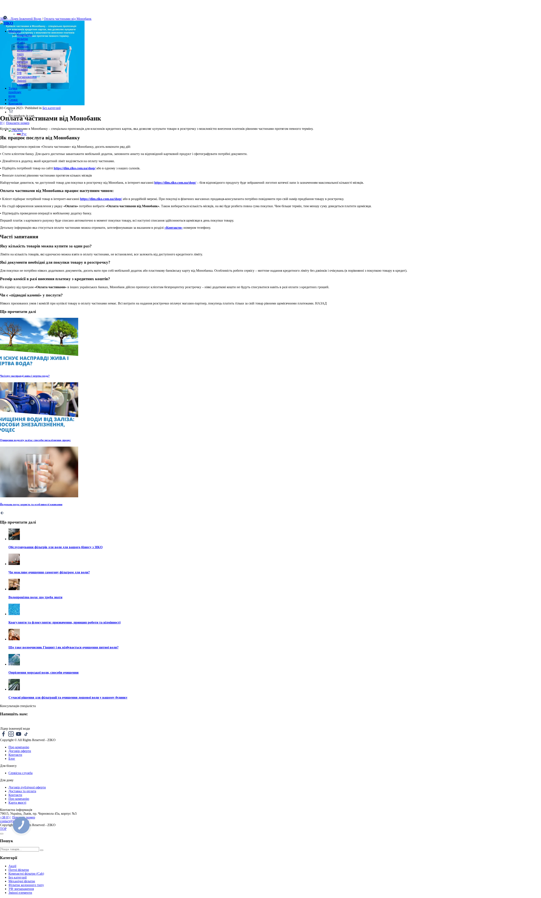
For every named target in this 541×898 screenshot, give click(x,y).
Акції (12, 866)
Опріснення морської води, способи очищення (43, 672)
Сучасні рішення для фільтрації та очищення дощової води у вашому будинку (67, 697)
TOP (3, 829)
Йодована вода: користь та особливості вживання (31, 504)
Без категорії (51, 108)
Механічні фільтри (21, 881)
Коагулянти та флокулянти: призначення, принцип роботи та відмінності (64, 622)
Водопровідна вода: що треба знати (35, 597)
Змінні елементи (20, 892)
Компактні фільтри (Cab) (26, 873)
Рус (24, 134)
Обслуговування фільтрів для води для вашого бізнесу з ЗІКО (55, 547)
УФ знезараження (21, 889)
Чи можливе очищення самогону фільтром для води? (49, 572)
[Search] (41, 850)
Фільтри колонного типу (26, 885)
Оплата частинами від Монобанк (68, 19)
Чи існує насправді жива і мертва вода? (25, 375)
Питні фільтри (18, 870)
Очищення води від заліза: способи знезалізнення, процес (35, 440)
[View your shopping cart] (30, 111)
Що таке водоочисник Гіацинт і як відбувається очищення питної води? (63, 647)
